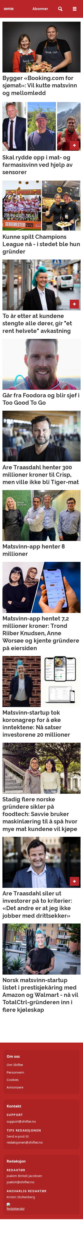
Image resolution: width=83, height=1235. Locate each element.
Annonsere (15, 1087)
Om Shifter (15, 1064)
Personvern (15, 1072)
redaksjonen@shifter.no (25, 1142)
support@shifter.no (21, 1121)
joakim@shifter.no (20, 1182)
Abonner (40, 9)
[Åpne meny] (74, 8)
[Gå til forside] (9, 8)
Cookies (13, 1079)
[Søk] (60, 9)
